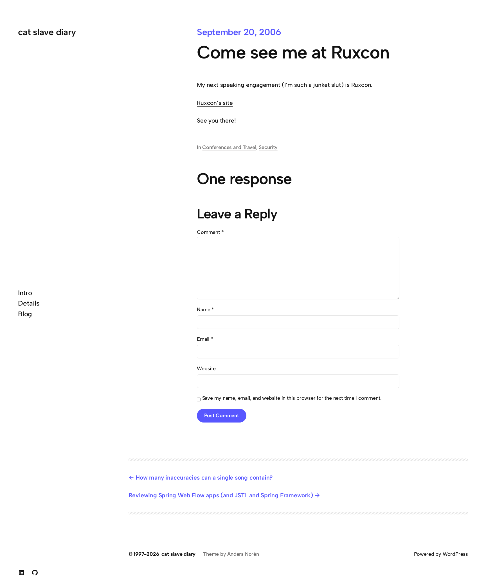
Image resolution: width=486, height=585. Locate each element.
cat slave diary (47, 32)
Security (268, 147)
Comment (210, 232)
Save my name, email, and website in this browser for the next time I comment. (291, 398)
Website (206, 368)
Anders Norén (243, 554)
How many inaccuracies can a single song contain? (204, 477)
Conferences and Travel (229, 147)
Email (205, 339)
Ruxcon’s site (215, 102)
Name (205, 309)
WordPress (455, 554)
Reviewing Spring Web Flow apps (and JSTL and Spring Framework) (221, 495)
